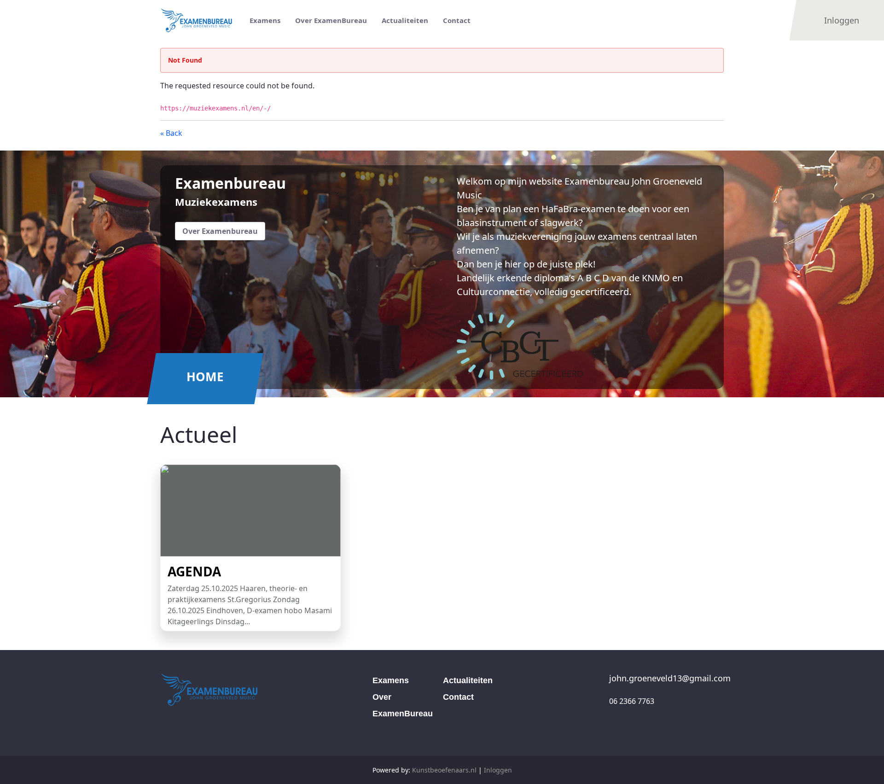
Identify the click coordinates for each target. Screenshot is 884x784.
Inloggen (498, 770)
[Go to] (200, 20)
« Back (171, 133)
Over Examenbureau (220, 231)
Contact (458, 697)
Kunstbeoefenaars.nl (444, 770)
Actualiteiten (468, 680)
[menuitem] (265, 20)
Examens (390, 680)
